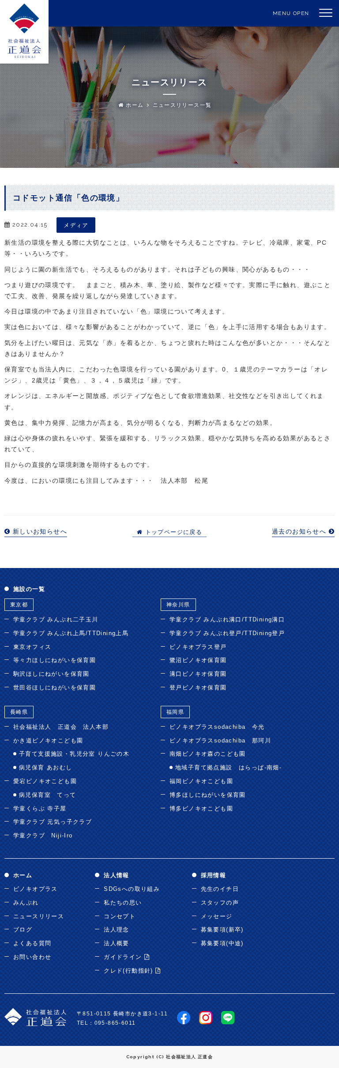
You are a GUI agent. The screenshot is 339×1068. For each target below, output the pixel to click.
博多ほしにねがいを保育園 (208, 795)
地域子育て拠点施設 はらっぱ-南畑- (228, 767)
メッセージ (217, 916)
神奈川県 (178, 605)
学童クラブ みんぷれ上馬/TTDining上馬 (70, 633)
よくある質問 (32, 943)
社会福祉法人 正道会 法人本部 (61, 726)
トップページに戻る (172, 532)
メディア (76, 225)
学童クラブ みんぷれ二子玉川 (55, 619)
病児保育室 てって (47, 795)
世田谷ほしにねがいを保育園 (54, 687)
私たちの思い (123, 902)
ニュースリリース (38, 916)
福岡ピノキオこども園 (201, 781)
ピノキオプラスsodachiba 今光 (217, 726)
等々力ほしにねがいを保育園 (54, 660)
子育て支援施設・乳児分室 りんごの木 (74, 753)
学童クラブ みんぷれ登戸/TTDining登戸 (227, 633)
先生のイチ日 (220, 889)
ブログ (22, 929)
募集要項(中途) (222, 943)
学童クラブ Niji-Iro (43, 835)
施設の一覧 (29, 589)
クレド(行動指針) (129, 970)
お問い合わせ (32, 957)
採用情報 (213, 875)
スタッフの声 (220, 902)
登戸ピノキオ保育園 (198, 687)
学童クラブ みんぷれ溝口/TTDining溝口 (227, 619)
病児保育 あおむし (45, 767)
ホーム (133, 105)
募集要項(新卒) (222, 929)
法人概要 (116, 943)
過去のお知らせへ (300, 531)
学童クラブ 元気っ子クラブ (52, 821)
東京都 (19, 605)
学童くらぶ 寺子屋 (40, 808)
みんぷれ (26, 902)
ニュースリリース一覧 (182, 105)
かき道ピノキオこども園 (48, 740)
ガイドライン (124, 957)
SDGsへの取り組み (132, 889)
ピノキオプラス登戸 (198, 647)
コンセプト (120, 916)
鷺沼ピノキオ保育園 (198, 660)
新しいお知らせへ (38, 531)
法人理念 (116, 929)
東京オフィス (32, 647)
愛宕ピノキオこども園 (45, 781)
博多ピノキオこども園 (201, 808)
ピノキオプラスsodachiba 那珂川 (220, 740)
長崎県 (19, 712)
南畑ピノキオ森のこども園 (208, 753)
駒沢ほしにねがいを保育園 (51, 673)
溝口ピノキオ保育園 (198, 673)
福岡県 (175, 712)
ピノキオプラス (35, 889)
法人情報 (116, 875)
